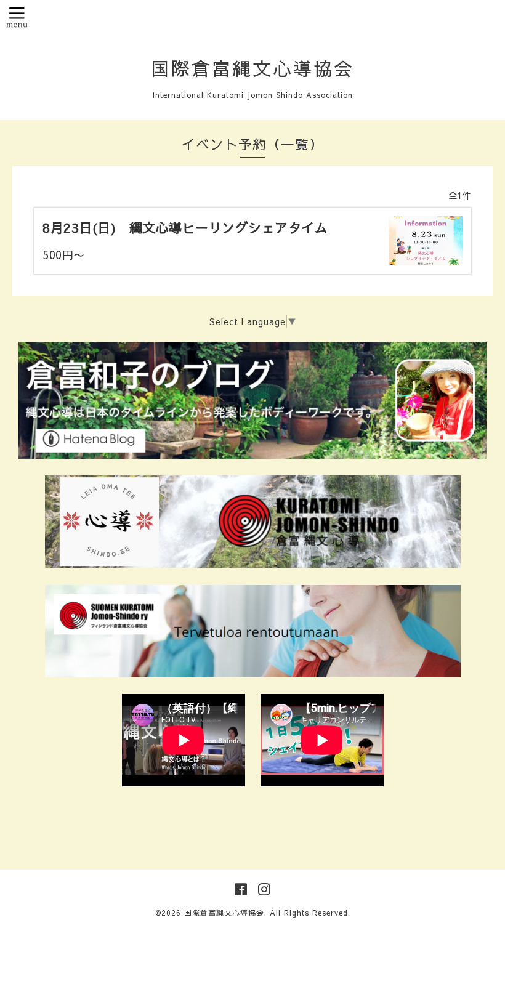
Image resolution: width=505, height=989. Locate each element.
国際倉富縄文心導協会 (252, 68)
